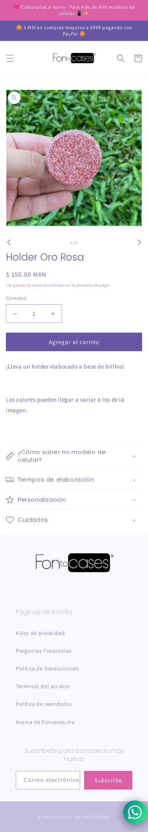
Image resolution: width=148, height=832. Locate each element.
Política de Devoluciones (47, 668)
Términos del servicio (43, 686)
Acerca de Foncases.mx (45, 722)
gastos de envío (28, 285)
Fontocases (60, 817)
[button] (10, 58)
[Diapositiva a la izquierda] (8, 242)
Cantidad (16, 298)
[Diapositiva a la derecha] (139, 242)
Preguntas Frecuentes (44, 650)
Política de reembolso (44, 703)
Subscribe (108, 780)
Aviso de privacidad (40, 633)
